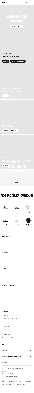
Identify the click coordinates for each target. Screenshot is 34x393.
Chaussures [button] (6, 236)
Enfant (13, 26)
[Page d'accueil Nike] (4, 2)
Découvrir (14, 130)
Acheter (5, 61)
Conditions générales (17, 61)
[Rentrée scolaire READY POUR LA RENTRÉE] (17, 17)
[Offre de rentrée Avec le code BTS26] (17, 47)
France (5, 362)
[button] (17, 178)
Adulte (20, 26)
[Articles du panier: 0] (30, 2)
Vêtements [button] (5, 252)
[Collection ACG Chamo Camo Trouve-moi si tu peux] (17, 82)
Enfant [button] (4, 269)
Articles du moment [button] (9, 285)
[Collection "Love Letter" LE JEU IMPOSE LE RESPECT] (17, 178)
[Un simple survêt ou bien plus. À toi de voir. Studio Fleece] (17, 117)
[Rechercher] (27, 2)
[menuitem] (5, 371)
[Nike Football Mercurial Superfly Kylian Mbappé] (17, 152)
